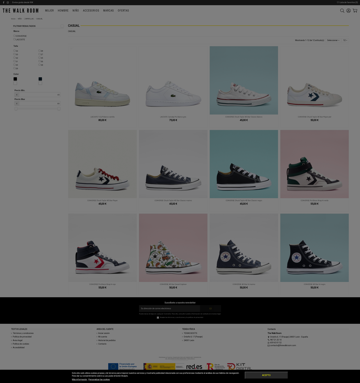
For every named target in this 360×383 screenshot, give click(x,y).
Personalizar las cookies (99, 379)
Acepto (266, 375)
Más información (79, 379)
